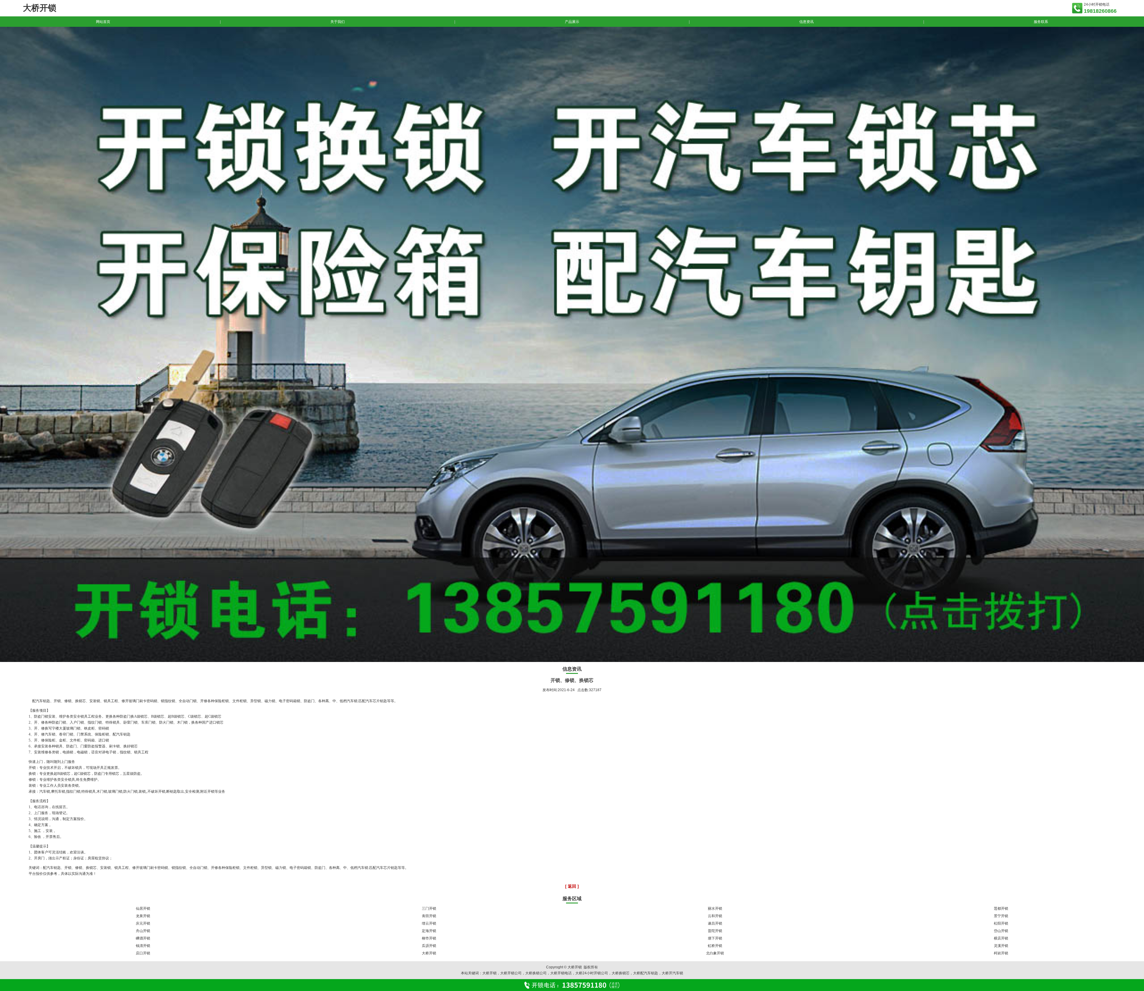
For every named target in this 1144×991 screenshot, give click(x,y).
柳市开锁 (429, 938)
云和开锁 (715, 916)
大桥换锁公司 (536, 973)
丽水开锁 (715, 908)
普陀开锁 (715, 931)
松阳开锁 (1001, 923)
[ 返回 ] (572, 886)
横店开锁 (1001, 938)
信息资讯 (806, 22)
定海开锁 (429, 931)
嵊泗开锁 (143, 938)
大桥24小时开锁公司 (591, 973)
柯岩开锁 (1001, 953)
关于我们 (337, 22)
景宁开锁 (1001, 916)
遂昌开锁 (715, 923)
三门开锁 (429, 908)
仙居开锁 (143, 908)
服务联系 (1041, 22)
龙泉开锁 (143, 916)
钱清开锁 (143, 946)
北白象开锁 (715, 953)
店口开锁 (143, 953)
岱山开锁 (1001, 931)
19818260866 (1100, 11)
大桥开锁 (429, 953)
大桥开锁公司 (511, 973)
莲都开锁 (1001, 908)
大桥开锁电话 (561, 973)
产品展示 (572, 22)
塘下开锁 (715, 938)
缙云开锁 (429, 923)
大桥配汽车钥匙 (645, 973)
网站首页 (103, 22)
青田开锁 (429, 916)
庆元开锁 (143, 923)
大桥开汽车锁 (672, 973)
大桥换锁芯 (620, 973)
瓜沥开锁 (429, 946)
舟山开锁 (143, 931)
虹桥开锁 (715, 946)
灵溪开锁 (1001, 946)
